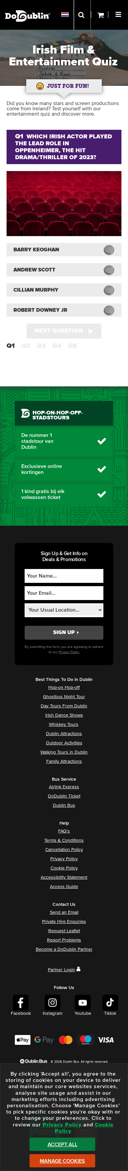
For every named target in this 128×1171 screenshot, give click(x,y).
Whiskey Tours (63, 724)
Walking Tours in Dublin (64, 752)
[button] (119, 13)
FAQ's (64, 831)
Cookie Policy (64, 868)
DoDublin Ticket (64, 796)
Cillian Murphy (35, 290)
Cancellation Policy (64, 849)
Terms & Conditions (64, 840)
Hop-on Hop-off (64, 687)
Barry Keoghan (36, 249)
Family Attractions (64, 761)
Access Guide (64, 886)
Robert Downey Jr (40, 310)
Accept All (62, 1144)
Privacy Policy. (69, 652)
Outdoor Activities (64, 743)
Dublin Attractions (64, 733)
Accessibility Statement (64, 877)
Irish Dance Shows (64, 715)
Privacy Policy (64, 859)
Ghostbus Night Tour (64, 696)
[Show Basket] (99, 15)
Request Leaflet (64, 931)
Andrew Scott (34, 269)
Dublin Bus (64, 805)
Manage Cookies (62, 1161)
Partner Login (61, 970)
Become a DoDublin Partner (64, 949)
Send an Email (64, 912)
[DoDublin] (27, 6)
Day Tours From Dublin (64, 706)
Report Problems (64, 940)
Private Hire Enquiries (64, 921)
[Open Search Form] (82, 15)
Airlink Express (64, 787)
